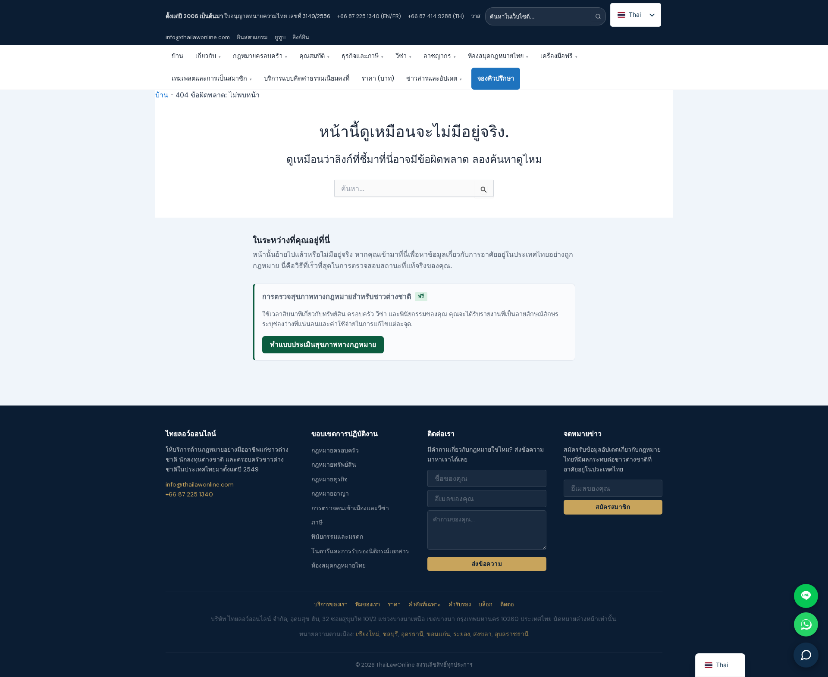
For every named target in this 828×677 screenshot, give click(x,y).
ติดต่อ (507, 604)
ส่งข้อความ (487, 564)
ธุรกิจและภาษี (362, 56)
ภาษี (317, 522)
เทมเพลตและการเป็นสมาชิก (212, 78)
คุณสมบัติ (314, 56)
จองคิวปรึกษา (495, 78)
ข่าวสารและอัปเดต (434, 78)
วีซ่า (403, 56)
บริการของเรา (331, 604)
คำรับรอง (459, 604)
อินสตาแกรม (252, 37)
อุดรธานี (412, 634)
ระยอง (461, 634)
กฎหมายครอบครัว (260, 56)
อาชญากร (439, 56)
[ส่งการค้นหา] (598, 16)
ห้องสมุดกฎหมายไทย (498, 56)
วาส (475, 16)
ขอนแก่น (438, 634)
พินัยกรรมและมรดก (337, 536)
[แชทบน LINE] (806, 596)
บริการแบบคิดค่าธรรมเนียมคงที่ (306, 78)
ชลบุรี (390, 634)
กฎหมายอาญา (330, 493)
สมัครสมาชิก (613, 507)
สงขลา (482, 634)
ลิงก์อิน (300, 37)
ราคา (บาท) (377, 78)
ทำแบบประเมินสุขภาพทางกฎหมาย (323, 344)
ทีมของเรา (367, 604)
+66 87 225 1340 (189, 494)
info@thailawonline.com (198, 37)
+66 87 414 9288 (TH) (436, 16)
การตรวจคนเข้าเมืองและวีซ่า (350, 508)
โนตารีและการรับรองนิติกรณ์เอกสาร (360, 551)
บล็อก (485, 604)
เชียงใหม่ (368, 634)
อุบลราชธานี (512, 634)
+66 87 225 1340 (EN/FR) (369, 16)
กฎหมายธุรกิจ (329, 479)
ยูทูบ (280, 37)
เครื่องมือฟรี (558, 56)
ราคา (394, 604)
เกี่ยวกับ (208, 56)
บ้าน (177, 56)
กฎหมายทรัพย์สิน (333, 464)
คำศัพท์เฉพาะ (424, 604)
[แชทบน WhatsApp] (806, 624)
